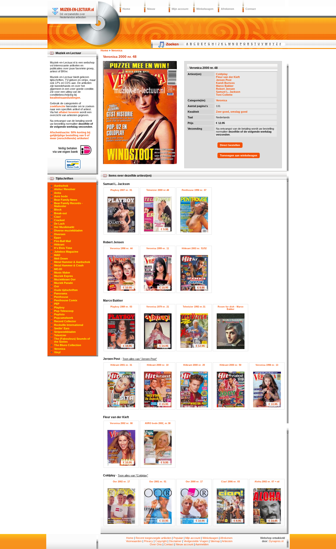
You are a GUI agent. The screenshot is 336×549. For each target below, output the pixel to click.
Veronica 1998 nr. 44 (121, 248)
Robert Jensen (225, 88)
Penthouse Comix (65, 300)
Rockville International (68, 324)
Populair (178, 537)
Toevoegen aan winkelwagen (238, 155)
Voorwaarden (134, 541)
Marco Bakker (224, 85)
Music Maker (62, 272)
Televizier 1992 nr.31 (194, 306)
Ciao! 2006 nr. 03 (230, 481)
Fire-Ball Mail (62, 241)
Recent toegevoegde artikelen (153, 537)
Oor (56, 286)
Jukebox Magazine (66, 251)
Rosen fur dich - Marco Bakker (231, 307)
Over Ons (156, 544)
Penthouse (61, 296)
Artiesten (227, 541)
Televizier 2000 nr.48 (157, 190)
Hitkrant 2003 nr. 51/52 (194, 248)
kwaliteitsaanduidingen (65, 97)
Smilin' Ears (61, 328)
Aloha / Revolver (64, 189)
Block (57, 209)
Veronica (221, 100)
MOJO (58, 269)
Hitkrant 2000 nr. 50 (230, 365)
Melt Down (61, 258)
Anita (57, 192)
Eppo (57, 237)
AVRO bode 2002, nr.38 (157, 423)
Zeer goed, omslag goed (231, 111)
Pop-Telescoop (64, 310)
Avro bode (61, 196)
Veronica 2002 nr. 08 (121, 423)
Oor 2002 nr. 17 (121, 481)
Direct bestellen (230, 145)
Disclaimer (175, 541)
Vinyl (57, 352)
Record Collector (65, 321)
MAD (57, 255)
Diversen (59, 234)
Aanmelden (202, 544)
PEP (56, 303)
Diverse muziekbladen (68, 230)
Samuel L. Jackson (228, 91)
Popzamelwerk (63, 317)
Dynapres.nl (276, 541)
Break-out (60, 213)
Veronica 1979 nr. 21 (157, 306)
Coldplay (222, 74)
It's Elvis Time (63, 247)
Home (126, 8)
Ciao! (57, 216)
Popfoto (59, 314)
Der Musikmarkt (64, 227)
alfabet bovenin (69, 112)
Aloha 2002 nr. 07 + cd (267, 481)
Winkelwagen (205, 8)
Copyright (161, 541)
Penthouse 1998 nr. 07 (194, 190)
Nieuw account (184, 544)
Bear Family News (65, 199)
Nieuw (151, 8)
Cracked (59, 220)
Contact (250, 8)
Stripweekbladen (65, 331)
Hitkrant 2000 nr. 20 (194, 365)
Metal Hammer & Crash (69, 265)
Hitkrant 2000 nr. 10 (157, 365)
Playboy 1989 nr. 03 (121, 306)
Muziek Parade (63, 282)
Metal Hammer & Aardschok (72, 261)
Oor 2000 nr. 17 (194, 481)
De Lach (59, 223)
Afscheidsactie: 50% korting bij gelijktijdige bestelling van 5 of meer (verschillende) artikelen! (70, 135)
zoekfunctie (57, 106)
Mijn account (180, 8)
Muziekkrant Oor (65, 279)
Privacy (148, 541)
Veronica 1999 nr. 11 (157, 248)
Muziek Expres (63, 275)
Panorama (60, 293)
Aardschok (61, 185)
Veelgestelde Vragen (196, 541)
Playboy (59, 307)
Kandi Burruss (225, 82)
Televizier (60, 335)
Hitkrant (59, 244)
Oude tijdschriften (66, 290)
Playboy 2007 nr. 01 (121, 190)
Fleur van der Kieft (228, 77)
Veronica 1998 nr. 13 (267, 365)
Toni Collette (224, 94)
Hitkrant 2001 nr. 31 (121, 365)
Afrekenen (227, 8)
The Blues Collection (67, 345)
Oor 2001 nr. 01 (157, 481)
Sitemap (215, 541)
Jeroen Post (223, 79)
